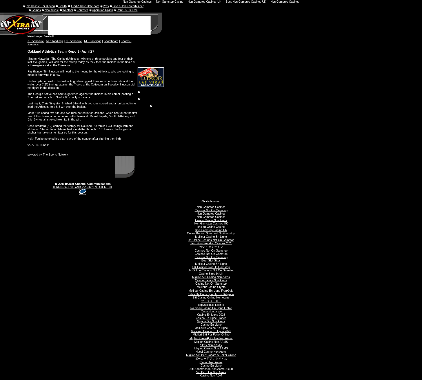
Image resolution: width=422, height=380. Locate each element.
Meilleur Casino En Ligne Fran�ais (211, 290)
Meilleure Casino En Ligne (211, 328)
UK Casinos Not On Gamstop (211, 267)
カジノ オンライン (211, 246)
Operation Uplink (102, 10)
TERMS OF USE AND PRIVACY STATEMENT (82, 187)
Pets (106, 6)
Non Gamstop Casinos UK (211, 223)
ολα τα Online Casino (211, 226)
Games (36, 10)
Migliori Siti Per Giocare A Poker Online (211, 355)
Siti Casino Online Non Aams (211, 297)
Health (62, 6)
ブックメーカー (211, 301)
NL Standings (92, 41)
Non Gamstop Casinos (211, 207)
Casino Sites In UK (211, 273)
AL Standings (54, 41)
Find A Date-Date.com (85, 6)
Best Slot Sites (211, 260)
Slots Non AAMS (211, 345)
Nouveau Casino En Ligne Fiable (211, 308)
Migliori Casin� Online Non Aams (211, 338)
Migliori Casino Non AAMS (211, 341)
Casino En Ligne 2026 (211, 314)
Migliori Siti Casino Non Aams (211, 277)
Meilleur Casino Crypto (211, 287)
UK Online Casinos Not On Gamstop (211, 240)
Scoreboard (111, 41)
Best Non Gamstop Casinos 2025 (211, 243)
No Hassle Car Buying (41, 6)
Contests (82, 10)
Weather (67, 10)
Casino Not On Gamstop (211, 283)
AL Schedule (35, 41)
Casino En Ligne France (211, 318)
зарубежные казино (211, 304)
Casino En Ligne (211, 311)
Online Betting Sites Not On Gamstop (211, 233)
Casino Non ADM (211, 375)
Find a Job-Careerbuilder (128, 6)
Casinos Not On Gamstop (211, 210)
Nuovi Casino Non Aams (211, 351)
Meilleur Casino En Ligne (211, 236)
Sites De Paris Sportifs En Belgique (211, 294)
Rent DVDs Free (127, 10)
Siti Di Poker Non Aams (211, 372)
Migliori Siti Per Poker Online (211, 334)
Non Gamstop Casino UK (211, 230)
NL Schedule (73, 41)
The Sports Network (55, 154)
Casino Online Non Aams (211, 220)
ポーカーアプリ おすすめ (211, 358)
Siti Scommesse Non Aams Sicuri (211, 369)
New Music (52, 10)
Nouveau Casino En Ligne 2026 (211, 331)
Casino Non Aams (211, 362)
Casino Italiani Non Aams (211, 280)
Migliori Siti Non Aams (211, 321)
